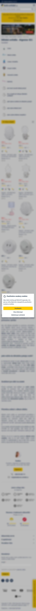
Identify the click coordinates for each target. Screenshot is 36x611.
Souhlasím (18, 308)
